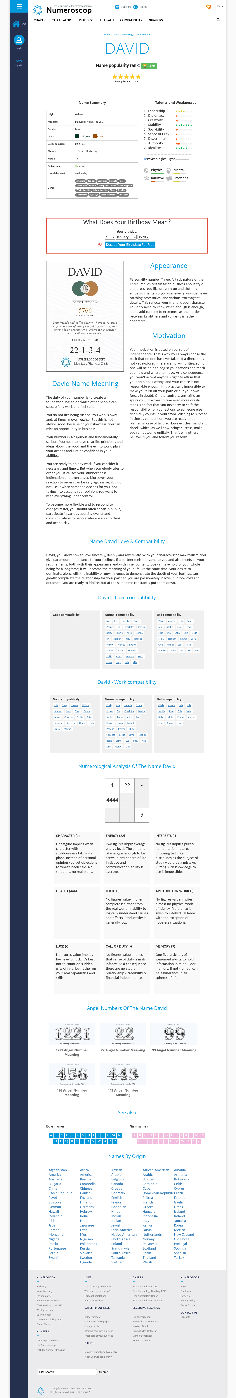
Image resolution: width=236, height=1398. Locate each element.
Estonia (179, 1198)
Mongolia (56, 1235)
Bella (194, 633)
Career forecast (92, 1317)
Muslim (85, 1235)
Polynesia (150, 1244)
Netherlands (152, 1235)
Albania (180, 1170)
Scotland (149, 1248)
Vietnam (117, 1262)
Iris (189, 650)
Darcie (87, 711)
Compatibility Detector (145, 1331)
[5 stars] (138, 76)
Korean (54, 1230)
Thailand (149, 1258)
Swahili (54, 1258)
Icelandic (55, 1216)
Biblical (148, 1179)
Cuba (147, 1189)
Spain (147, 1253)
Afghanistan (58, 1170)
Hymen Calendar (141, 1340)
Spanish (180, 1253)
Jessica (141, 627)
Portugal (180, 1244)
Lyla (181, 650)
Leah (91, 723)
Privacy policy (188, 1300)
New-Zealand (184, 1235)
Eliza (77, 711)
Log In (19, 48)
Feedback (186, 1291)
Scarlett (110, 650)
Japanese (87, 1225)
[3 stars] (126, 76)
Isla (181, 621)
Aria (127, 662)
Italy (146, 1221)
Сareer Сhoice (44, 1324)
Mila (89, 717)
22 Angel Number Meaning (123, 1050)
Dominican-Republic (158, 1193)
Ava (108, 621)
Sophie (119, 633)
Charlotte (129, 627)
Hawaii (54, 1212)
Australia (56, 1179)
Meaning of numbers (47, 1340)
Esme (109, 662)
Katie (188, 645)
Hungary (149, 1212)
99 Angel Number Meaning (174, 1050)
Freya (188, 627)
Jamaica (180, 1221)
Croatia (116, 1189)
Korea (178, 1225)
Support (126, 6)
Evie (179, 627)
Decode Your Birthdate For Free (130, 245)
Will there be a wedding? (97, 1291)
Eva (169, 633)
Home (23, 23)
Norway (149, 1239)
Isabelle (138, 639)
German (55, 1207)
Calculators (62, 20)
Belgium (117, 1179)
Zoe (197, 650)
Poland (116, 1244)
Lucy (118, 662)
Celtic (178, 1184)
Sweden (86, 1258)
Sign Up (19, 65)
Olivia (161, 621)
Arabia (116, 1175)
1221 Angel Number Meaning (72, 1052)
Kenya (147, 1225)
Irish (52, 1221)
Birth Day (41, 1286)
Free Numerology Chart (145, 1286)
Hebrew (86, 1212)
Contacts (185, 1317)
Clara (57, 729)
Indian (116, 1216)
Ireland (179, 1216)
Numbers (156, 20)
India (84, 1216)
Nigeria (54, 1239)
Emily (189, 621)
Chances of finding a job (96, 1321)
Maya (57, 717)
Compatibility (131, 20)
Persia (53, 1244)
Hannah (172, 639)
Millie (109, 656)
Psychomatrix (44, 1296)
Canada (117, 1184)
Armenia (180, 1175)
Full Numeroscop (141, 1317)
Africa (84, 1170)
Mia (160, 627)
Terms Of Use (188, 1305)
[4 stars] (132, 76)
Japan (53, 1225)
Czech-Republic (60, 1193)
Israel (84, 1221)
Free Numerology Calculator (147, 1300)
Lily (116, 621)
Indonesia (150, 1216)
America (55, 1175)
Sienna (139, 633)
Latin (83, 1230)
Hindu (116, 1212)
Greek (178, 1207)
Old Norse (181, 1239)
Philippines (88, 1244)
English (116, 1198)
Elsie (160, 633)
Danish (85, 1193)
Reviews (185, 1296)
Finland (85, 1202)
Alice (129, 633)
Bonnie (162, 650)
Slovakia (86, 1253)
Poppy (109, 627)
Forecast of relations (95, 1296)
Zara (193, 639)
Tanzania (118, 1258)
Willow (109, 645)
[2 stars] (121, 76)
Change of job (91, 1326)
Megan (67, 729)
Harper (117, 639)
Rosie (140, 656)
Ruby (127, 639)
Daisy (109, 633)
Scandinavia (120, 1248)
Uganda (86, 1262)
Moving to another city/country (100, 1352)
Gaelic (178, 1202)
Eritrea (148, 1198)
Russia (85, 1248)
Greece (148, 1207)
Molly (161, 639)
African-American (156, 1170)
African (116, 1170)
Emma (183, 639)
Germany (87, 1207)
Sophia (169, 627)
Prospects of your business (98, 1335)
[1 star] (115, 76)
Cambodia (88, 1184)
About (184, 1286)
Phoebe (121, 645)
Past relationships (94, 1300)
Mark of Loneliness (142, 1335)
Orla (160, 645)
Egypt (53, 1198)
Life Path (107, 20)
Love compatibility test (49, 1319)
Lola (68, 711)
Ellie (135, 662)
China (53, 1189)
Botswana (181, 1179)
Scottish (180, 1248)
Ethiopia (55, 1202)
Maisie (118, 746)
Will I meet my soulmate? (97, 1286)
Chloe (121, 650)
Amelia (171, 621)
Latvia (147, 1230)
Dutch (178, 1193)
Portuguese (57, 1248)
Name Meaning (44, 1291)
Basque (85, 1179)
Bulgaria (55, 1184)
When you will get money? (98, 1356)
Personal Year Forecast (145, 1321)
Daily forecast (44, 1314)
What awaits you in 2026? (50, 1305)
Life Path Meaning (46, 1345)
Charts (39, 20)
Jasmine (58, 723)
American (87, 1175)
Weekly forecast (45, 1310)
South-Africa (120, 1253)
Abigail (170, 645)
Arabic (147, 1175)
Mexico (179, 1230)
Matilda (130, 656)
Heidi (82, 723)
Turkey (179, 1258)
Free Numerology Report (145, 1296)
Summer (71, 723)
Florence (132, 650)
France (116, 1202)
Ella (118, 627)
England (86, 1198)
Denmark (118, 1193)
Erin (186, 633)
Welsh (147, 1262)
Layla (119, 656)
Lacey (173, 650)
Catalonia (150, 1184)
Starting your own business (98, 1331)
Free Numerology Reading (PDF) (149, 1291)
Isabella (126, 621)
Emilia (80, 717)
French (148, 1202)
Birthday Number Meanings (51, 1350)
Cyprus (179, 1189)
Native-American (124, 1235)
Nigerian (86, 1239)
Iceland (179, 1212)
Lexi (180, 645)
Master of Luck (140, 1326)
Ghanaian (118, 1207)
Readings (86, 20)
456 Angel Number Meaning (72, 1092)
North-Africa (120, 1239)
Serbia (53, 1253)
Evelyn (132, 645)
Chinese (86, 1189)
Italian (116, 1221)
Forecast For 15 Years (48, 1300)
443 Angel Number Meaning (123, 1092)
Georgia (68, 717)
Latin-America (121, 1230)
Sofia (177, 633)
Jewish (116, 1225)
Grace (137, 621)
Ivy (107, 639)
